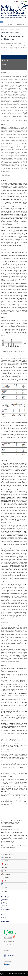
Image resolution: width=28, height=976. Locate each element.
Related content (5, 68)
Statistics (4, 64)
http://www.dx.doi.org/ (6, 53)
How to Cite (7, 874)
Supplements (4, 919)
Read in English (8, 857)
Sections (3, 901)
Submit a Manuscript (6, 909)
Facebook (7, 884)
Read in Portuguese (9, 854)
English (14, 1)
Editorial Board (4, 899)
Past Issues (3, 917)
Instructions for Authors (6, 912)
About (2, 895)
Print (6, 867)
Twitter (6, 887)
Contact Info (4, 905)
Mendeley (7, 877)
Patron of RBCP (4, 903)
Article (3, 56)
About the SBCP (4, 898)
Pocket (6, 880)
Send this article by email (10, 870)
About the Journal (5, 896)
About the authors (5, 60)
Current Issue (4, 916)
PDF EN (6, 864)
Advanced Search (5, 921)
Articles (2, 914)
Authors (3, 908)
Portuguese (22, 1)
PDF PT (6, 860)
